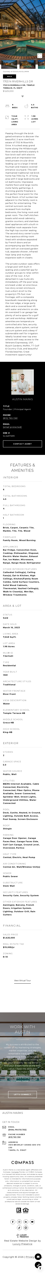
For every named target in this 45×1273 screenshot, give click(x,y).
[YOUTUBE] (32, 1221)
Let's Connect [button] (22, 1094)
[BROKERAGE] (25, 1227)
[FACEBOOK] (12, 1221)
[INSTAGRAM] (19, 1221)
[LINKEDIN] (25, 1221)
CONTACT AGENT (22, 444)
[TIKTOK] (19, 1227)
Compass (15, 1172)
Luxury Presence (22, 1244)
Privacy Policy (34, 1257)
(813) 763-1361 (10, 418)
